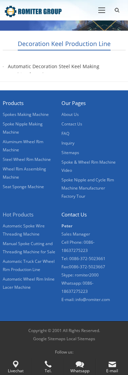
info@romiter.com (92, 299)
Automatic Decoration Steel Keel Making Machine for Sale (53, 70)
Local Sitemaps (81, 339)
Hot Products (18, 214)
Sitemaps (70, 152)
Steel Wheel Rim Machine (27, 159)
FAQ (65, 133)
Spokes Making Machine (26, 114)
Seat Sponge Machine (23, 187)
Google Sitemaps (49, 339)
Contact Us (71, 124)
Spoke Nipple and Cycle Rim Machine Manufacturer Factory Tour (87, 188)
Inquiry (67, 143)
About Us (70, 114)
